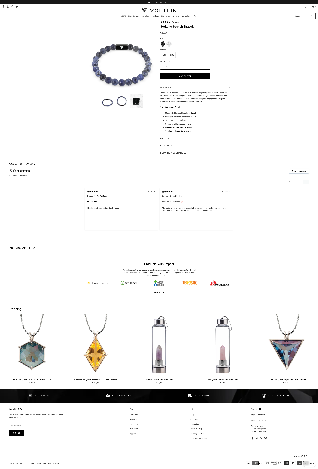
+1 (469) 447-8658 (258, 415)
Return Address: (257, 426)
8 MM (164, 55)
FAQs (192, 415)
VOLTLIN (18, 463)
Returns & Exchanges (198, 438)
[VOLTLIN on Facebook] (3, 6)
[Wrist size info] (169, 62)
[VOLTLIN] (159, 10)
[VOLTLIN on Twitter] (16, 6)
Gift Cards (194, 420)
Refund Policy (28, 463)
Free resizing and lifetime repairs (178, 127)
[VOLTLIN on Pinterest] (12, 6)
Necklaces (134, 429)
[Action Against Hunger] (159, 283)
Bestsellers (134, 415)
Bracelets (133, 420)
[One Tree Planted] (129, 283)
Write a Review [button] (300, 171)
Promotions (194, 424)
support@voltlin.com (259, 420)
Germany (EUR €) (300, 456)
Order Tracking (196, 429)
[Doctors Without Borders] (219, 283)
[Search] (312, 16)
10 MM (171, 55)
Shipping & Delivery (197, 434)
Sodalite (194, 113)
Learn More (159, 292)
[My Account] (306, 7)
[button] (194, 16)
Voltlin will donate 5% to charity (178, 131)
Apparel (133, 434)
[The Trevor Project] (189, 283)
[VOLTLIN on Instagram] (7, 6)
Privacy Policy (40, 463)
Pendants (134, 424)
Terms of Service (53, 463)
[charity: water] (98, 283)
